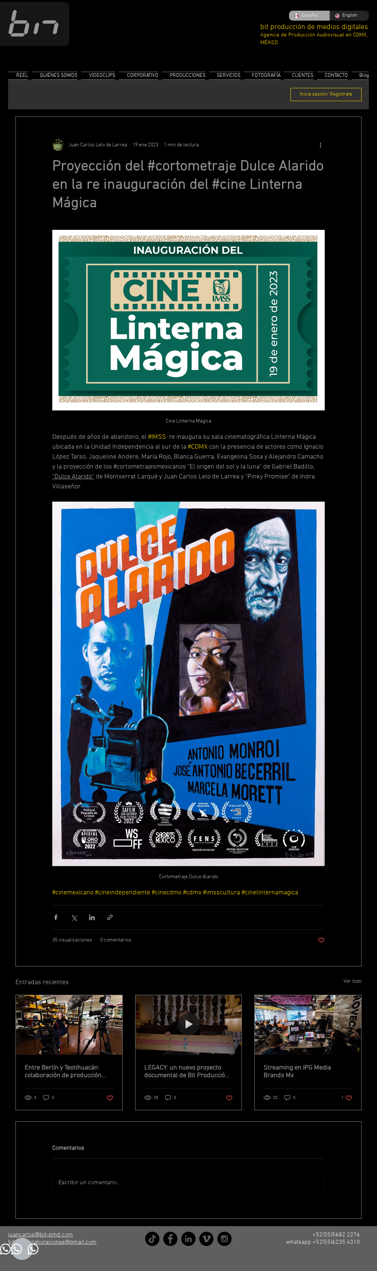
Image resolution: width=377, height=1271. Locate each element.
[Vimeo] (206, 1239)
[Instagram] (224, 1239)
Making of (146, 94)
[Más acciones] (320, 144)
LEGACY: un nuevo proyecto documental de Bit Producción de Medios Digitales (186, 1071)
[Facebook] (170, 1239)
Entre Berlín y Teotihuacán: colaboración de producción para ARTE (63, 1071)
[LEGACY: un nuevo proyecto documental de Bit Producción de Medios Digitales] (188, 1025)
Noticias (61, 94)
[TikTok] (152, 1239)
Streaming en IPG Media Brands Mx (297, 1071)
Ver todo (352, 981)
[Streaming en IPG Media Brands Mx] (308, 1025)
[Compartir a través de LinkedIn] (91, 917)
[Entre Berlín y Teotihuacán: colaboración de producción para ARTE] (69, 1025)
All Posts (25, 94)
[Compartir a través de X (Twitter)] (73, 917)
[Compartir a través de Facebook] (55, 917)
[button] (272, 94)
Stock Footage (102, 94)
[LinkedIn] (188, 1239)
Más (178, 94)
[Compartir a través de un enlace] (109, 917)
